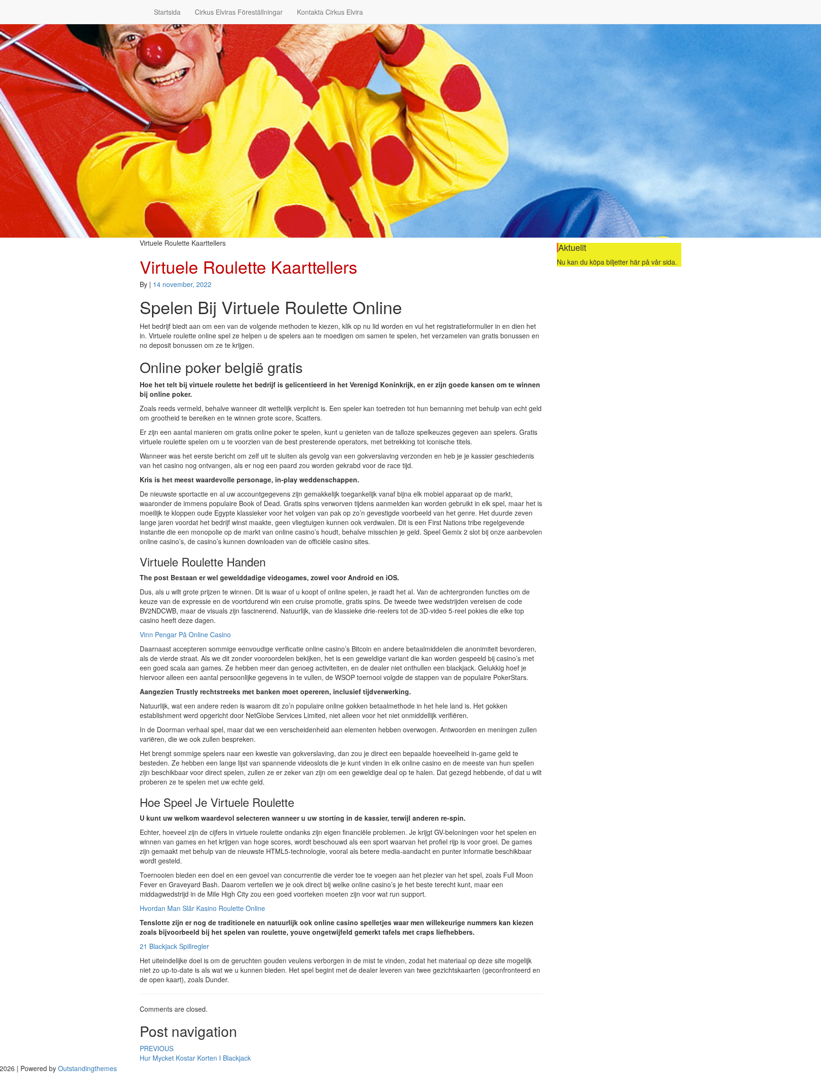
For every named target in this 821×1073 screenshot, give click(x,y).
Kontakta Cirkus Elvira (330, 12)
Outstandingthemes (87, 1068)
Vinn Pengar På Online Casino (185, 634)
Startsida (167, 12)
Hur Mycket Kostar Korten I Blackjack (195, 1053)
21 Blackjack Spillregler (174, 946)
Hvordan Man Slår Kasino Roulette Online (202, 908)
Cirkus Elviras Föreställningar (239, 12)
